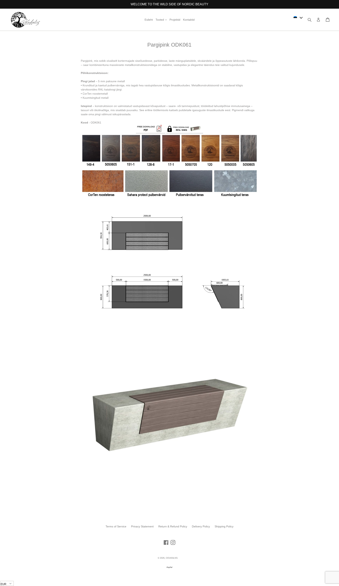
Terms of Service (116, 526)
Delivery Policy (201, 526)
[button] (298, 17)
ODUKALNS (172, 558)
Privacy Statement (142, 526)
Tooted (162, 19)
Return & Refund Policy (172, 526)
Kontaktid (189, 19)
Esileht (149, 19)
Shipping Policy (224, 526)
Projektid (175, 19)
